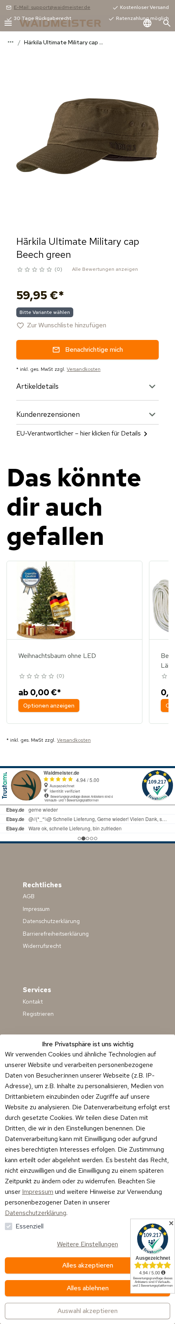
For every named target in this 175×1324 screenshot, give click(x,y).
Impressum (37, 1191)
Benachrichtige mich (94, 349)
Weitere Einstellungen (87, 1244)
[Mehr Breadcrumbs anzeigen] (11, 42)
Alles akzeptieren (87, 1265)
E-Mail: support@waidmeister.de (52, 7)
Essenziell (29, 1226)
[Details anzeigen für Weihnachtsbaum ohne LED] (46, 600)
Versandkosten (84, 369)
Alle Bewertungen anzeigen (105, 269)
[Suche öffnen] (167, 23)
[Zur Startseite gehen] (68, 23)
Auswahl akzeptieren (87, 1311)
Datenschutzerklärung (35, 1213)
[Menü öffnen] (8, 23)
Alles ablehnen (88, 1288)
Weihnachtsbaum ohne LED (57, 655)
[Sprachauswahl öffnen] (147, 23)
